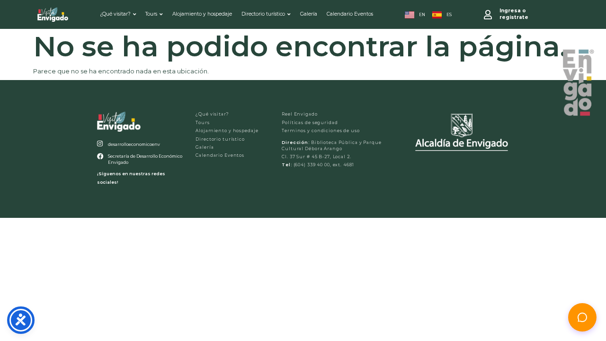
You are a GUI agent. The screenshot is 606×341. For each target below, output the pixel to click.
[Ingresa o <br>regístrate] (487, 14)
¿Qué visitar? (115, 14)
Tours (151, 14)
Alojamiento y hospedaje (202, 14)
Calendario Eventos (350, 14)
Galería (308, 14)
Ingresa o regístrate (513, 14)
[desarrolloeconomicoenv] (100, 144)
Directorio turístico (263, 14)
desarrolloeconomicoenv (134, 144)
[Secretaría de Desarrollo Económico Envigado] (100, 156)
